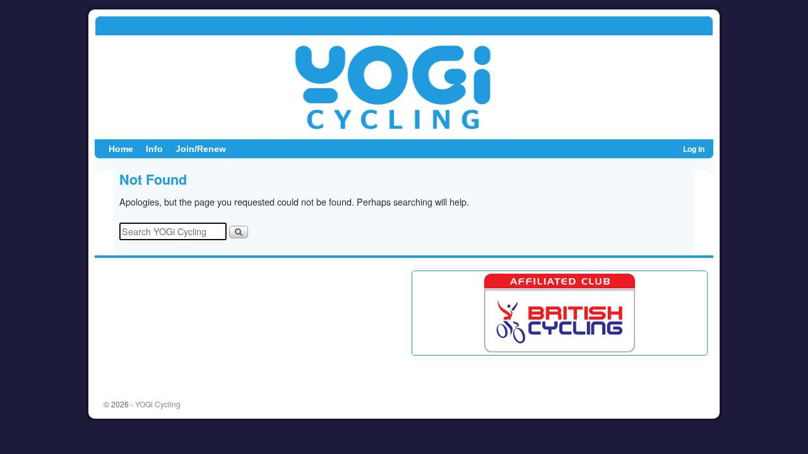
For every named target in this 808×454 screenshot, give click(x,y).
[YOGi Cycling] (404, 77)
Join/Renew (200, 149)
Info (154, 149)
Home (121, 149)
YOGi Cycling (158, 404)
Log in (693, 148)
